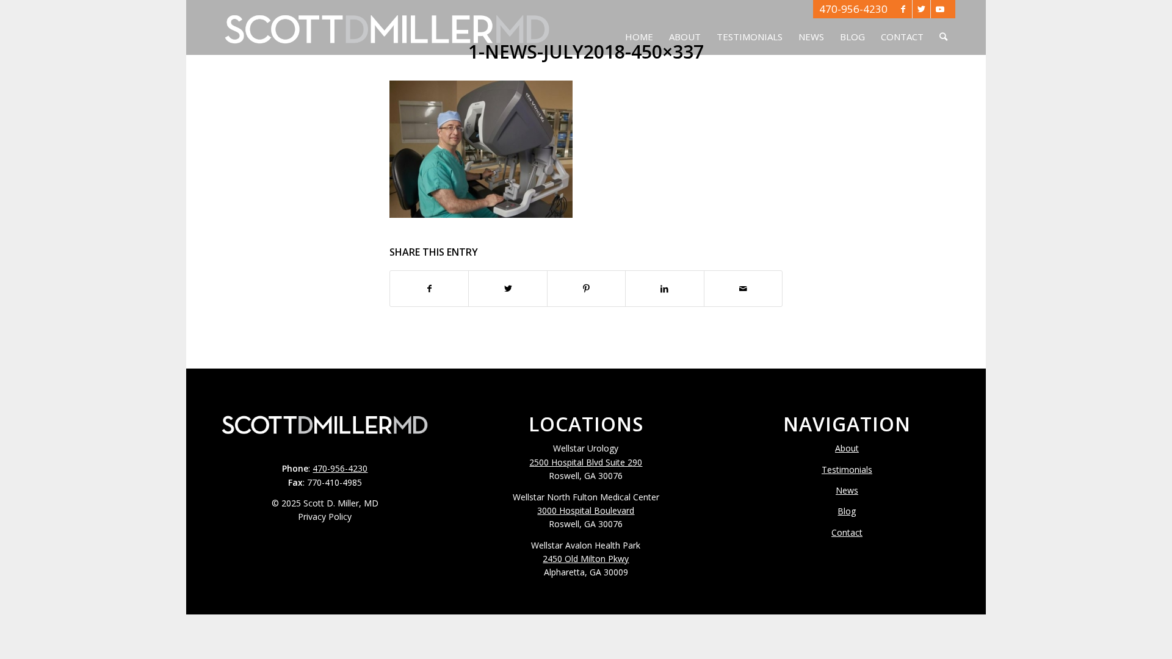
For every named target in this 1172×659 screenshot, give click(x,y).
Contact (847, 532)
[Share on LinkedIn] (664, 288)
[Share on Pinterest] (586, 288)
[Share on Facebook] (429, 288)
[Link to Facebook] (903, 9)
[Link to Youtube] (940, 9)
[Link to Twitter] (921, 9)
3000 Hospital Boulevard (585, 510)
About (847, 448)
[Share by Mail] (743, 288)
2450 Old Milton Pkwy (586, 558)
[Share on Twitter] (507, 288)
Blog (846, 511)
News (847, 490)
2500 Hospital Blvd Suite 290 (585, 462)
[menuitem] (639, 27)
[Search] (943, 27)
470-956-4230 (853, 9)
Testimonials (847, 469)
